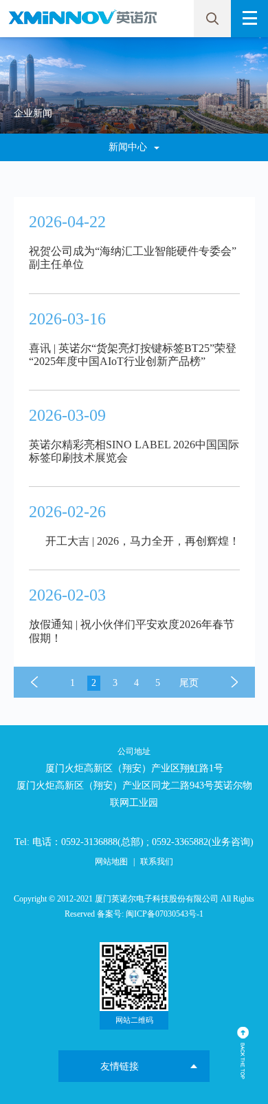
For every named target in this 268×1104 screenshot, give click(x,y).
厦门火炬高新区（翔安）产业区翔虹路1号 (134, 768)
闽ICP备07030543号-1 (164, 914)
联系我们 (156, 861)
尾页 (189, 683)
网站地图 (111, 861)
